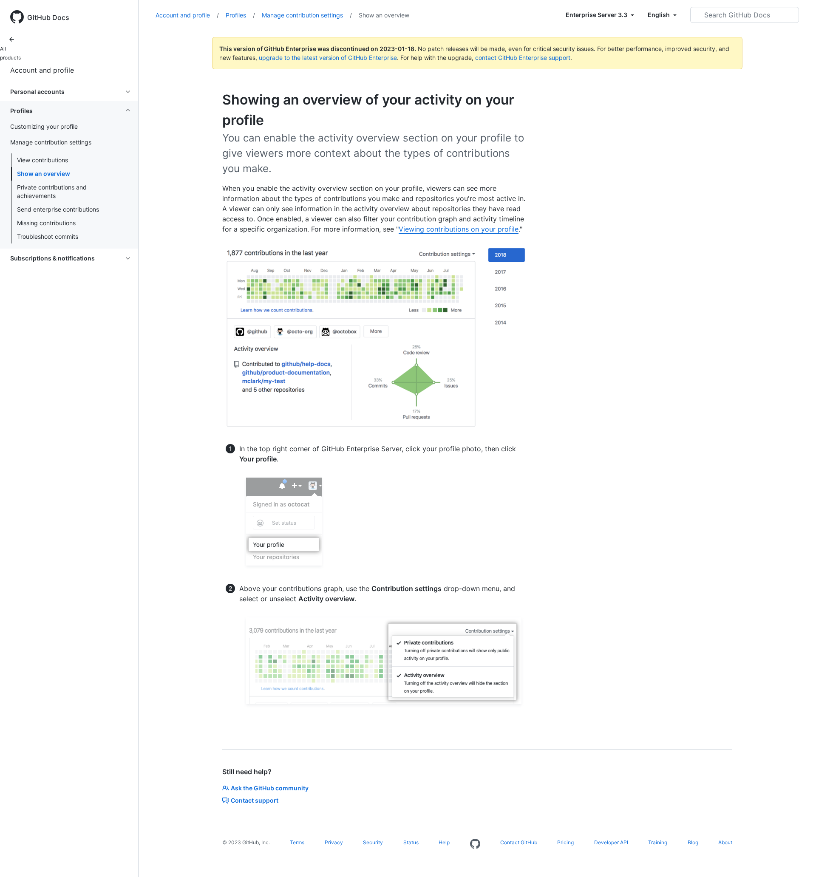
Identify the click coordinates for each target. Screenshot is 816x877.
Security (373, 842)
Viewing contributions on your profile (458, 229)
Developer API (611, 842)
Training (657, 842)
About (725, 842)
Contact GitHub (518, 842)
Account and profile (42, 70)
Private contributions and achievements (52, 191)
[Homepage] (475, 844)
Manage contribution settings (307, 15)
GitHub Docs (48, 17)
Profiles (240, 15)
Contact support (254, 800)
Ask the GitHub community (270, 788)
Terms (297, 842)
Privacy (334, 842)
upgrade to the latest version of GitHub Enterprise (328, 57)
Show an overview (43, 173)
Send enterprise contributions (58, 209)
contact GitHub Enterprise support (522, 57)
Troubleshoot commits (47, 236)
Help (444, 842)
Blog (693, 842)
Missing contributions (46, 222)
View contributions (42, 160)
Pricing (565, 842)
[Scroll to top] (797, 858)
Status (411, 842)
